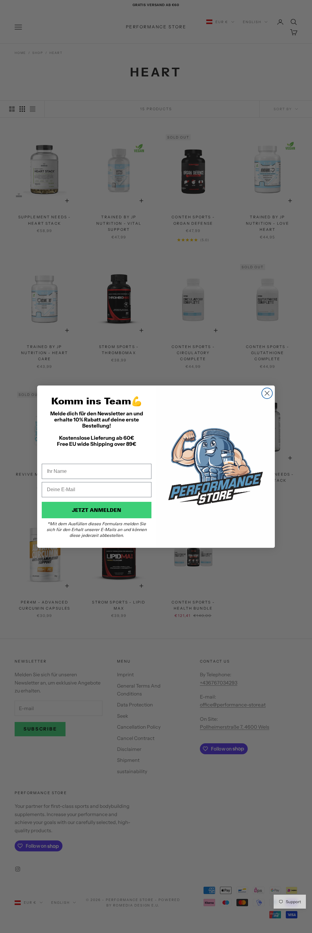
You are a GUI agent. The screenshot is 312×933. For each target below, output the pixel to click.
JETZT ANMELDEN (96, 510)
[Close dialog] (267, 393)
